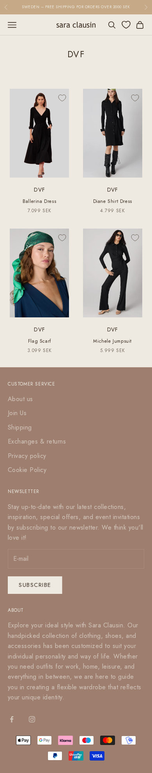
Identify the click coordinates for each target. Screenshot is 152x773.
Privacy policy (27, 455)
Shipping (20, 427)
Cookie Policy (27, 469)
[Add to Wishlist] (62, 98)
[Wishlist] (126, 25)
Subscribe (35, 585)
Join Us (17, 413)
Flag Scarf (39, 341)
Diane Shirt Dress (112, 201)
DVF (39, 190)
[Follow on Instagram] (32, 719)
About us (20, 398)
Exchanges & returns (37, 441)
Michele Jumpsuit (112, 341)
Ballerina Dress (39, 201)
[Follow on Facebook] (12, 719)
